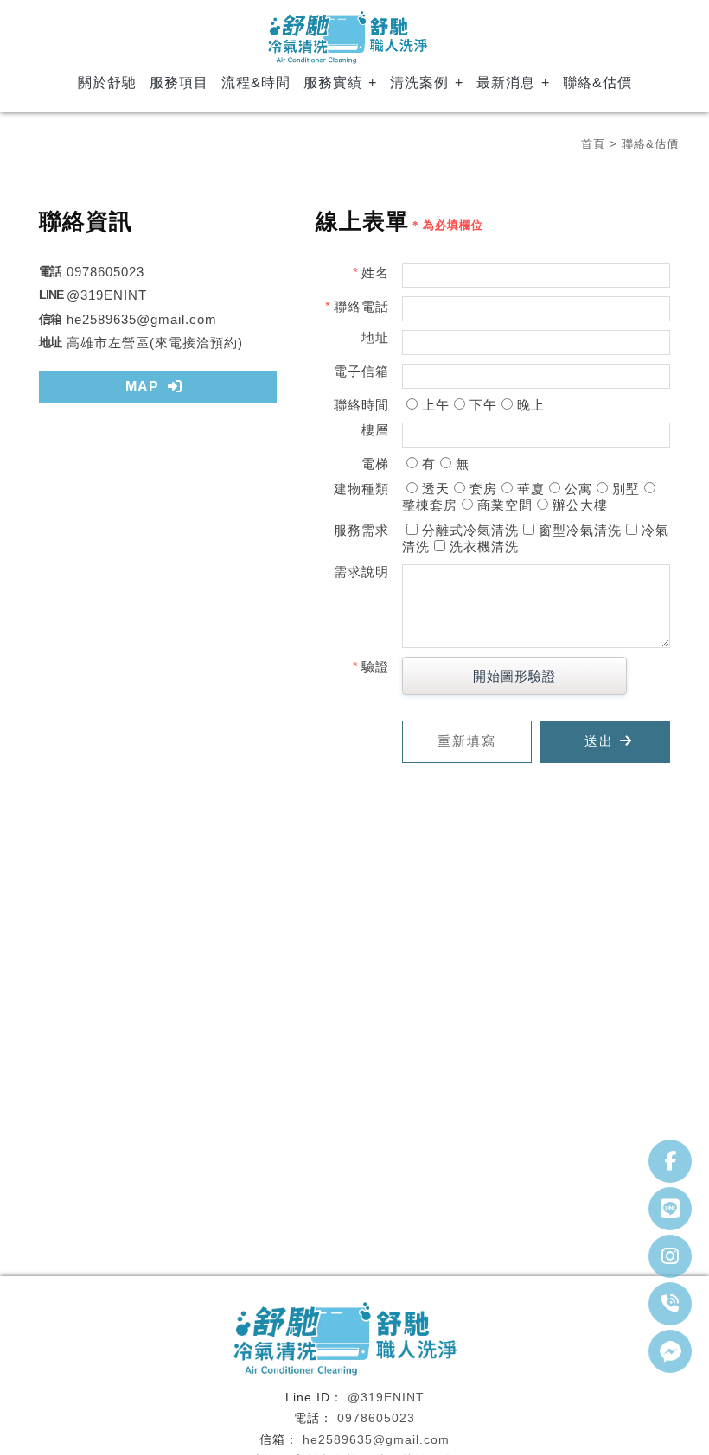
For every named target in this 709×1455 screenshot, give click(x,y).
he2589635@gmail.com (376, 1439)
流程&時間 (256, 82)
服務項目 (179, 82)
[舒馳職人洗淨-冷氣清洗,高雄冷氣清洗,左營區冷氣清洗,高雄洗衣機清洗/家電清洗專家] (354, 39)
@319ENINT (386, 1397)
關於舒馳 (107, 82)
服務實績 (332, 82)
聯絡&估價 (597, 82)
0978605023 (376, 1418)
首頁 (593, 143)
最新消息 (505, 82)
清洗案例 (419, 82)
